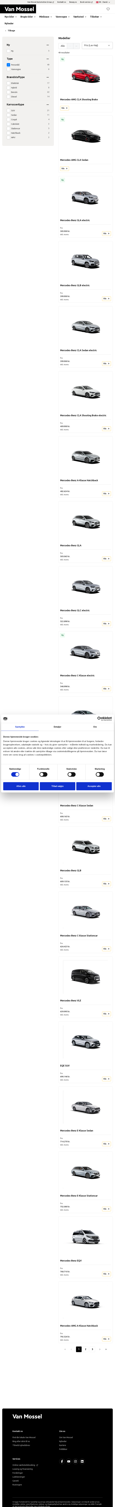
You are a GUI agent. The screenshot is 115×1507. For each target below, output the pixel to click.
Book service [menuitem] (85, 2)
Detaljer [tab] (57, 727)
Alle (63, 46)
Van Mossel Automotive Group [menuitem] (39, 2)
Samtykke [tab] (20, 727)
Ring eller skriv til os (21, 1441)
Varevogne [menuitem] (61, 16)
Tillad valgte (57, 786)
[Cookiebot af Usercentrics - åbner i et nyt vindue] (99, 719)
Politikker (63, 1449)
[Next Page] (99, 1349)
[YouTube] (69, 1461)
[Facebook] (62, 1461)
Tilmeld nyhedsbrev (21, 1445)
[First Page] (65, 1349)
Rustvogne (17, 1485)
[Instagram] (75, 1461)
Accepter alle (94, 786)
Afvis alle (21, 786)
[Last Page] (106, 1349)
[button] (108, 9)
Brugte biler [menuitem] (26, 16)
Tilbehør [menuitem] (94, 16)
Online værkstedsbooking (23, 1465)
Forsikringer (17, 1473)
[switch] (43, 774)
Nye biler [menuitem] (9, 16)
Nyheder (63, 1441)
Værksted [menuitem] (78, 16)
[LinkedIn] (82, 1461)
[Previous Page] (71, 1349)
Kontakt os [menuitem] (61, 2)
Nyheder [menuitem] (9, 23)
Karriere (62, 1445)
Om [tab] (95, 727)
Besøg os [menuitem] (73, 2)
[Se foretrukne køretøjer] (108, 9)
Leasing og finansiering (22, 1469)
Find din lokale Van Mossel (24, 1437)
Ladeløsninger (18, 1477)
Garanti (15, 1481)
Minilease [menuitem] (44, 16)
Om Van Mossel (66, 1437)
